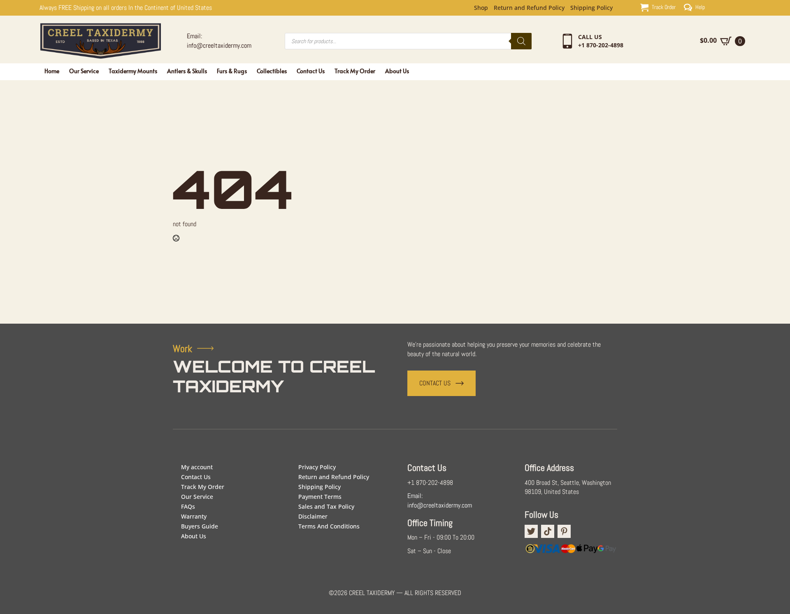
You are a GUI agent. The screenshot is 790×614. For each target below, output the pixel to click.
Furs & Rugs (232, 71)
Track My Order (355, 71)
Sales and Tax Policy (326, 506)
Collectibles (272, 71)
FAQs (188, 506)
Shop (481, 8)
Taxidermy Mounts (133, 71)
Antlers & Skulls (187, 71)
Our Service (84, 71)
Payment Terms (320, 496)
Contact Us (311, 71)
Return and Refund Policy (529, 8)
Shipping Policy (591, 8)
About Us (397, 71)
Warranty (194, 516)
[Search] (521, 41)
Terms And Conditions (329, 526)
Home (51, 71)
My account (197, 467)
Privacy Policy (317, 467)
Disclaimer (313, 516)
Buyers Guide (199, 526)
